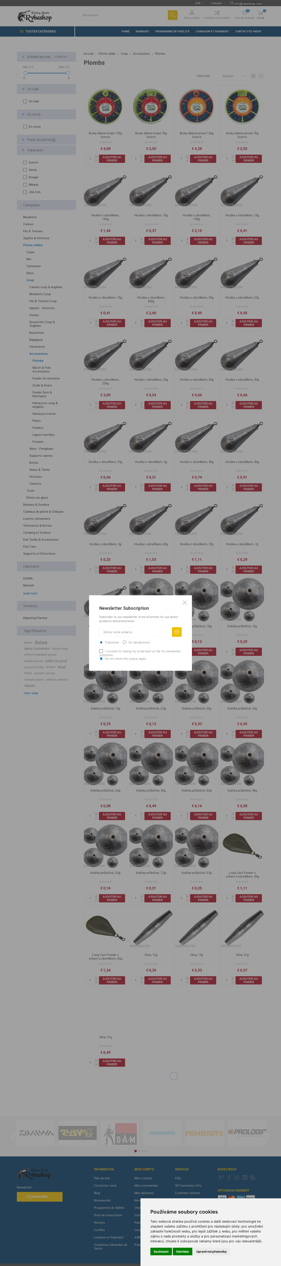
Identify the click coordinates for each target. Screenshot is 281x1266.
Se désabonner (139, 642)
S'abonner (112, 642)
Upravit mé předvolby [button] (211, 1251)
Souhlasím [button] (161, 1251)
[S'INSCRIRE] (177, 632)
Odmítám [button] (182, 1251)
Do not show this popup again (125, 659)
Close (185, 603)
